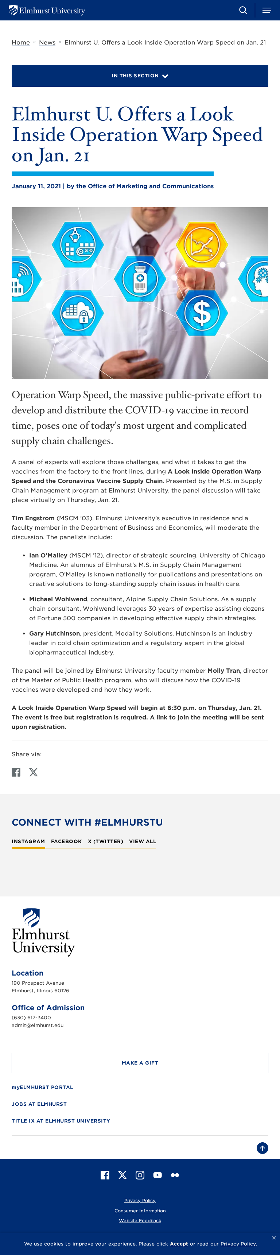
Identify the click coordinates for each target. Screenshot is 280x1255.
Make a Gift (140, 1063)
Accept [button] (179, 1244)
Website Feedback (140, 1220)
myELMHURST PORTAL (42, 1087)
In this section (135, 75)
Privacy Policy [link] (238, 1244)
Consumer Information (140, 1210)
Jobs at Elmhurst (39, 1104)
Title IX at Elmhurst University (61, 1121)
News (47, 42)
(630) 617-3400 (31, 1017)
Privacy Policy (140, 1200)
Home (21, 42)
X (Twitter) (106, 841)
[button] (274, 1238)
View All (142, 841)
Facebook (66, 841)
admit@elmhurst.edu (37, 1025)
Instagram (28, 841)
